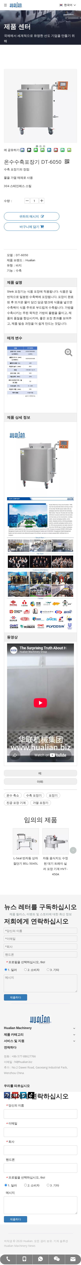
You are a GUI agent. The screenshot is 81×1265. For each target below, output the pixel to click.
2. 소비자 (33, 970)
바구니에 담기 (29, 226)
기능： (11, 270)
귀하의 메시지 (29, 216)
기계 (56, 1241)
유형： (11, 265)
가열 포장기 (40, 803)
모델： (11, 255)
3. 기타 (54, 970)
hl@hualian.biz (23, 1062)
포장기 (53, 795)
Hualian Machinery (16, 1246)
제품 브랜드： (16, 260)
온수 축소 (12, 795)
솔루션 (64, 1241)
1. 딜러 (12, 970)
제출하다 (15, 997)
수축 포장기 (34, 795)
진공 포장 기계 (16, 803)
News (31, 1246)
